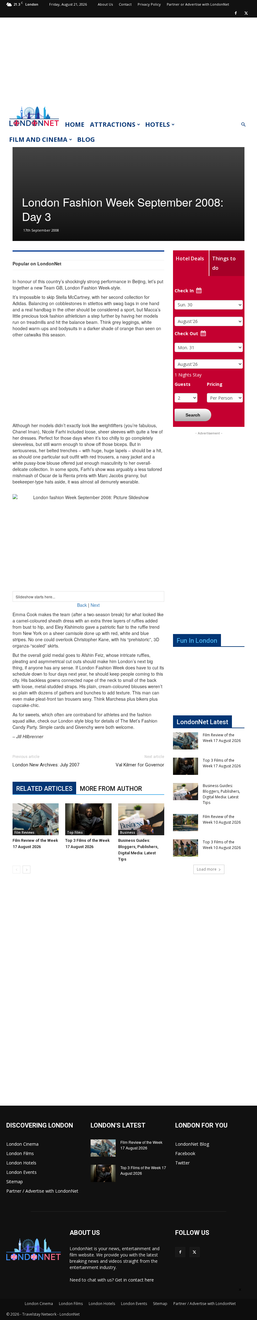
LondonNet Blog (192, 1144)
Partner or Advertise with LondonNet (198, 4)
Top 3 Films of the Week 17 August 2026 (222, 763)
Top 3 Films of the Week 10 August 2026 (222, 844)
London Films (20, 1153)
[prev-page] (16, 869)
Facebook (185, 1153)
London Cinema (22, 1144)
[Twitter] (246, 13)
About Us (105, 4)
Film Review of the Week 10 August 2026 (222, 819)
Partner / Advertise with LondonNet (42, 1191)
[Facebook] (235, 13)
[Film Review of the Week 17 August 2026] (36, 819)
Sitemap (14, 1181)
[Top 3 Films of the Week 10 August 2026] (185, 848)
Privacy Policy (149, 4)
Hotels (157, 124)
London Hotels (21, 1163)
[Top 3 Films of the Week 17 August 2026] (88, 819)
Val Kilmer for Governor (140, 765)
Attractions (112, 124)
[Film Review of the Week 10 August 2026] (185, 822)
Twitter (182, 1163)
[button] (243, 125)
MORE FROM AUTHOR (111, 788)
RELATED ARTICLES (44, 788)
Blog (86, 139)
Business (127, 832)
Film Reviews (24, 832)
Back (82, 605)
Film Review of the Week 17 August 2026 (222, 737)
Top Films (75, 832)
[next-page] (26, 869)
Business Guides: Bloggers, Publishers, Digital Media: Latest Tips (221, 794)
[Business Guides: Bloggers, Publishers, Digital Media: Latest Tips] (141, 819)
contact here (141, 1280)
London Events (21, 1172)
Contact (125, 4)
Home (74, 124)
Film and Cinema (38, 139)
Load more (207, 869)
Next (95, 605)
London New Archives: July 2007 (46, 765)
